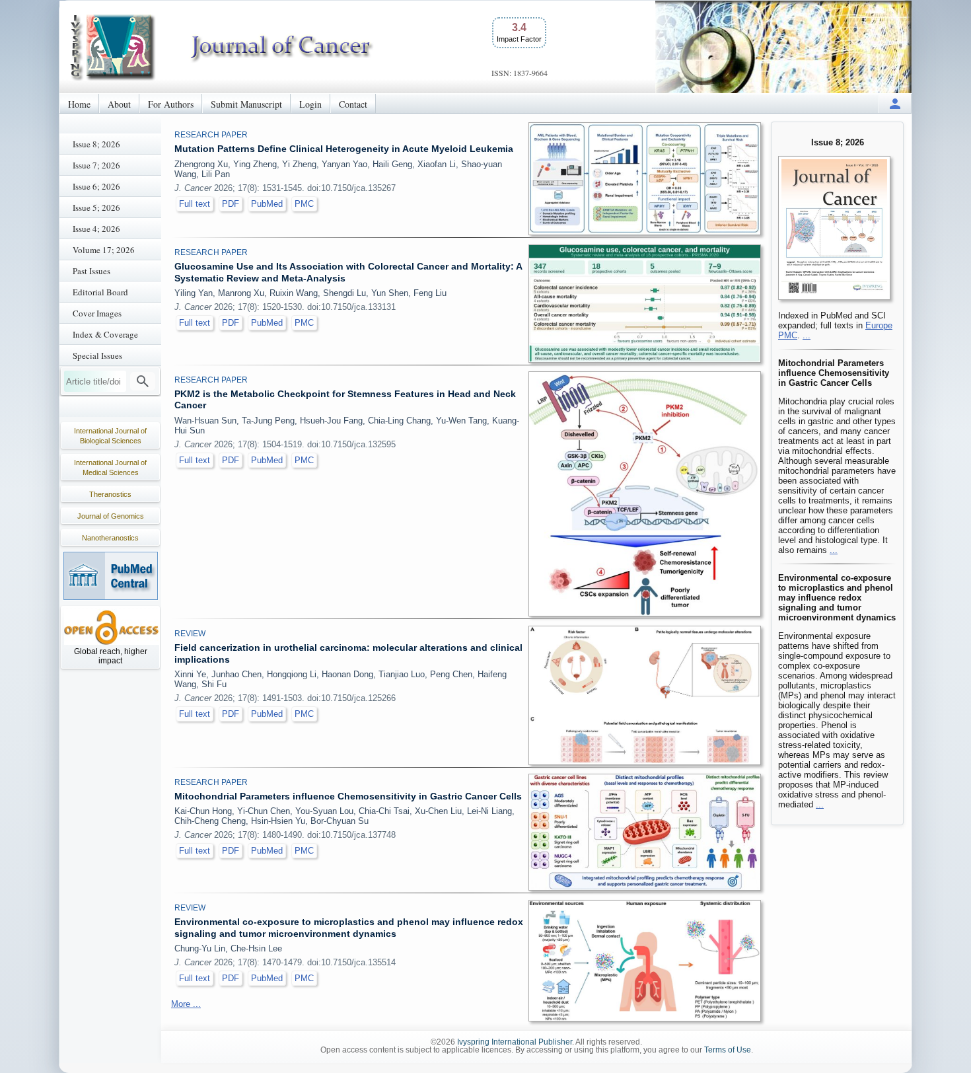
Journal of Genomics (110, 516)
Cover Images (97, 313)
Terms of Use (727, 1050)
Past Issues (91, 271)
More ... (186, 1004)
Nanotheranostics (110, 538)
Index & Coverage (105, 334)
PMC (304, 204)
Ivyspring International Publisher (514, 1042)
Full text (194, 204)
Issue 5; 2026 (96, 207)
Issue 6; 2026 (96, 186)
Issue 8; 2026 (96, 144)
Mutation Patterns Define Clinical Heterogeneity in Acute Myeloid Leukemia (343, 148)
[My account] (895, 103)
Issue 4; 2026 (96, 229)
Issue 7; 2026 (96, 165)
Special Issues (97, 355)
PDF (230, 204)
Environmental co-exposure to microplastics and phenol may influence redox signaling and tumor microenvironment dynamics (348, 927)
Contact (353, 104)
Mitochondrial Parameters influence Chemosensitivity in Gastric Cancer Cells (348, 796)
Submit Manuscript (246, 104)
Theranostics (110, 494)
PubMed (267, 204)
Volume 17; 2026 (104, 250)
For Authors (171, 104)
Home (79, 104)
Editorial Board (100, 292)
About (119, 104)
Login (310, 104)
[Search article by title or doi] (142, 381)
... (806, 335)
